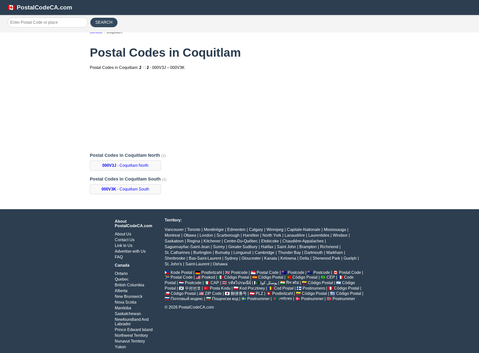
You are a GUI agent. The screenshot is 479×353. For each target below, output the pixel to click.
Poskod (208, 277)
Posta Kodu (220, 288)
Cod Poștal (284, 288)
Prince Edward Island (134, 330)
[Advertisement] (239, 112)
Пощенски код (225, 299)
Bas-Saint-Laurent (205, 258)
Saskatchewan (128, 314)
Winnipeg (274, 229)
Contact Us (124, 240)
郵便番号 (239, 293)
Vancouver (174, 229)
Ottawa (190, 235)
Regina (193, 241)
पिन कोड (292, 283)
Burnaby (222, 252)
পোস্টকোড (285, 299)
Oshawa (220, 264)
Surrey (219, 247)
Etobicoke (270, 241)
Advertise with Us (130, 251)
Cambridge (264, 252)
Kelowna (288, 258)
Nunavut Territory (130, 341)
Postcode (239, 272)
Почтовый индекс (187, 299)
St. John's (173, 264)
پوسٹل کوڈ (268, 283)
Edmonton (236, 229)
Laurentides (318, 235)
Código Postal (236, 277)
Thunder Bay (289, 252)
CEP (331, 277)
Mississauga (335, 229)
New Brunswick (128, 296)
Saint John (286, 247)
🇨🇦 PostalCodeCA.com (39, 7)
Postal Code (268, 272)
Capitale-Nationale (303, 229)
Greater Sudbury (242, 247)
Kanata (270, 258)
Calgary (256, 229)
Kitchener (212, 241)
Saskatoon (174, 241)
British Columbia (129, 285)
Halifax (267, 247)
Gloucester (251, 258)
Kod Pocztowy (252, 288)
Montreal (172, 235)
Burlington (202, 252)
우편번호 (193, 288)
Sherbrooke (175, 258)
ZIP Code (213, 293)
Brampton (308, 247)
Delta (304, 258)
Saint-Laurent (197, 264)
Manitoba (123, 308)
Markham (334, 252)
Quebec (122, 279)
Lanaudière (295, 235)
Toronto (193, 229)
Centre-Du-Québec (241, 241)
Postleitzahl (211, 272)
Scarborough (228, 235)
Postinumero (314, 288)
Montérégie (214, 229)
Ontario (121, 273)
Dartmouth (313, 252)
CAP (215, 283)
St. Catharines (177, 252)
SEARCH (104, 22)
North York (271, 235)
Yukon (120, 347)
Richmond (329, 247)
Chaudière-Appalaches (303, 241)
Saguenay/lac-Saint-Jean (187, 247)
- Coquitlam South (125, 189)
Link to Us (123, 245)
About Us (123, 234)
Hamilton (251, 235)
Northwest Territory (131, 335)
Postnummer (258, 299)
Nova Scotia (125, 302)
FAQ (119, 257)
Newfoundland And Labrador (132, 321)
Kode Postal (181, 272)
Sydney (231, 258)
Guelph (350, 258)
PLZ (259, 293)
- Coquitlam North (125, 165)
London (206, 235)
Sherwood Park (326, 258)
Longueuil (242, 252)
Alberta (121, 291)
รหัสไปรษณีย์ (239, 283)
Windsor (340, 235)
